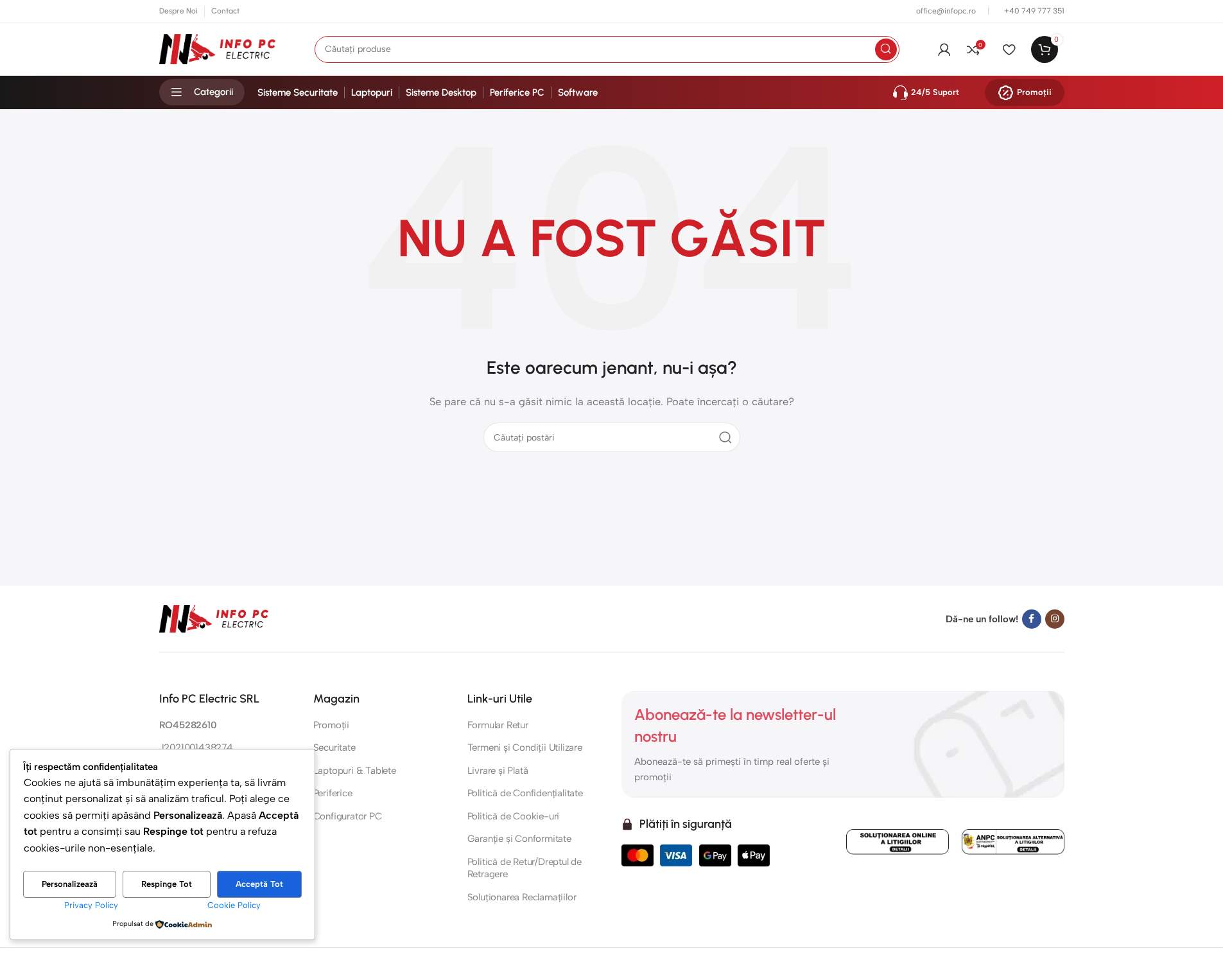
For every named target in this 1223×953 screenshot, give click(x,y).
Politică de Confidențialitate (525, 793)
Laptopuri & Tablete (354, 770)
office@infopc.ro (947, 10)
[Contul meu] (944, 49)
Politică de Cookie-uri (513, 816)
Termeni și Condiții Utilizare (524, 747)
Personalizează (70, 884)
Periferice (332, 793)
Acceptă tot (259, 884)
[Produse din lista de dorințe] (1008, 49)
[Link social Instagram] (1054, 619)
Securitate (334, 747)
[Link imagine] (213, 618)
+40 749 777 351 (1034, 10)
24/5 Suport (935, 92)
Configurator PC (347, 816)
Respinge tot (166, 884)
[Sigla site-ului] (217, 48)
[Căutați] (886, 49)
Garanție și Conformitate (519, 838)
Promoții (1034, 92)
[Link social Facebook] (1031, 619)
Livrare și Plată (497, 770)
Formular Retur (497, 725)
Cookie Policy (234, 905)
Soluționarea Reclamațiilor (522, 897)
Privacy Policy (91, 905)
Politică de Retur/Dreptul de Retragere (524, 868)
